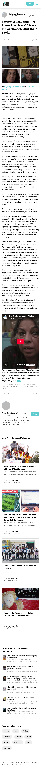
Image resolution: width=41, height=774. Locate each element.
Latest (28, 737)
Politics (25, 731)
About (12, 762)
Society (6, 731)
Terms (9, 765)
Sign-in (30, 4)
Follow (35, 414)
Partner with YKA (20, 762)
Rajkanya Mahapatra (13, 86)
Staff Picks (17, 742)
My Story (7, 748)
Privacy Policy (24, 765)
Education (7, 737)
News (29, 742)
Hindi (15, 731)
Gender (6, 742)
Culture (18, 737)
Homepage (5, 762)
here (19, 381)
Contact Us (15, 765)
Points (28, 762)
